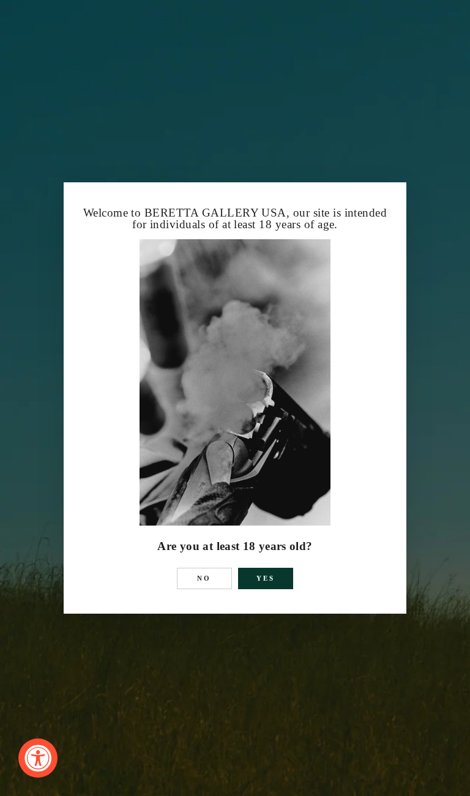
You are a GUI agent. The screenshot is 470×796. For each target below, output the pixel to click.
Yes (265, 578)
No (204, 578)
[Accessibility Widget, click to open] (38, 758)
